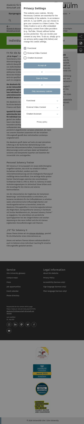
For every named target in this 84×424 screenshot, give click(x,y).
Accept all (42, 65)
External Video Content (37, 53)
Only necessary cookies (42, 91)
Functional (31, 48)
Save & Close (42, 78)
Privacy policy (42, 122)
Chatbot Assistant (34, 58)
